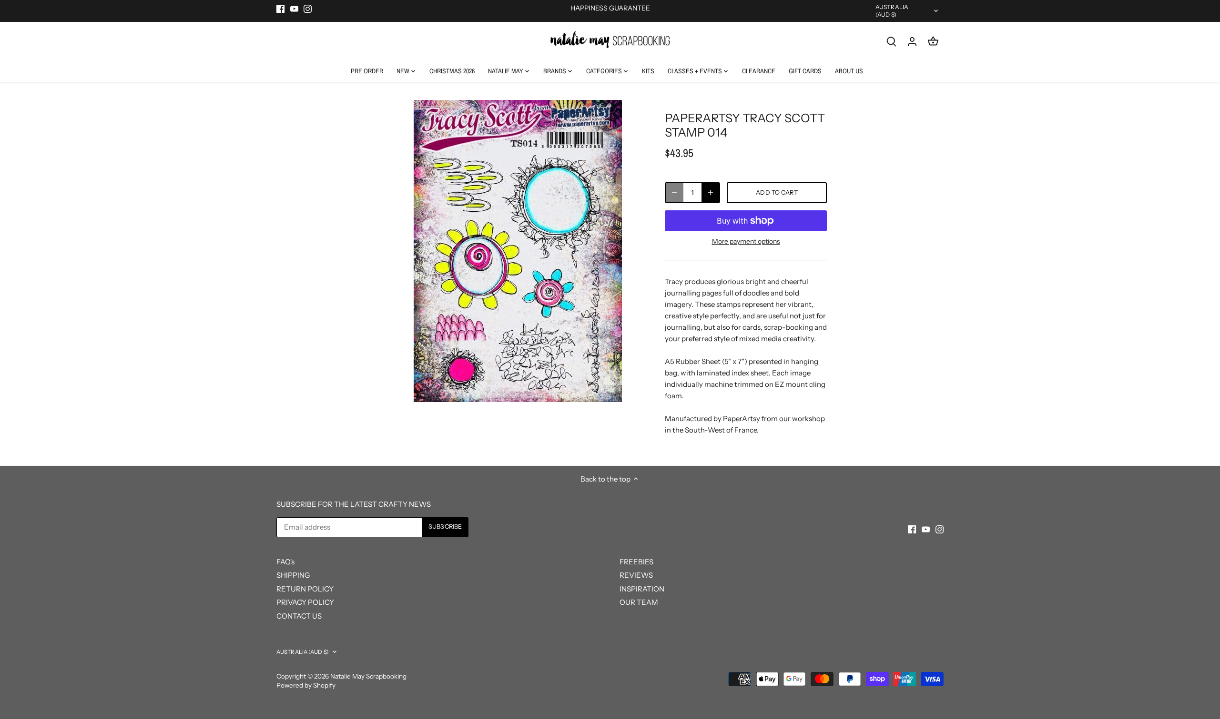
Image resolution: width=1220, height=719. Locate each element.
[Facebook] (280, 8)
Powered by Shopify (306, 685)
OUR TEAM (639, 602)
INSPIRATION (642, 588)
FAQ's (285, 561)
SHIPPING (293, 575)
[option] (517, 251)
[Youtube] (294, 8)
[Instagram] (308, 8)
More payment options (746, 241)
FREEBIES (636, 561)
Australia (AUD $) (891, 10)
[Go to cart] (933, 41)
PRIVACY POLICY (305, 602)
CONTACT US (299, 616)
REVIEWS (636, 575)
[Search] (891, 41)
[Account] (912, 41)
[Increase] (711, 193)
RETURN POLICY (305, 588)
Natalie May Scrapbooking (368, 676)
